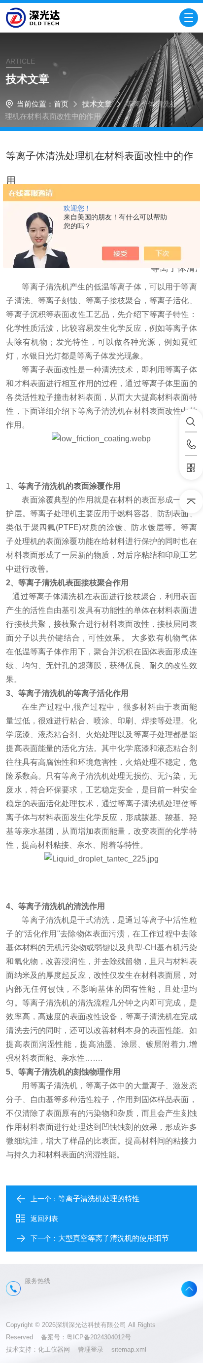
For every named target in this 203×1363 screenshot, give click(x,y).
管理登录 (90, 1349)
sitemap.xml (128, 1349)
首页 (61, 104)
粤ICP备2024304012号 (99, 1337)
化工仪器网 (58, 1349)
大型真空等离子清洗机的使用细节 (113, 1238)
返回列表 (44, 1218)
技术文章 (97, 104)
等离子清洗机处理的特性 (98, 1198)
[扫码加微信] (191, 468)
